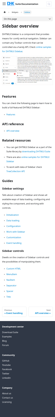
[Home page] (4, 12)
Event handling (13, 243)
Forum (5, 345)
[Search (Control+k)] (49, 4)
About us (6, 393)
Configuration (13, 226)
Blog (4, 340)
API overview (12, 130)
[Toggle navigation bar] (4, 4)
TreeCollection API (15, 171)
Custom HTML (13, 268)
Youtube (6, 365)
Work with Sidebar (15, 231)
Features (10, 114)
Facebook (7, 369)
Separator (11, 285)
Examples (7, 336)
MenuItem (11, 274)
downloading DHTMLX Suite (36, 151)
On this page (10, 18)
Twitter (5, 373)
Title (8, 296)
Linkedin (6, 377)
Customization (13, 237)
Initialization (12, 214)
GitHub (5, 360)
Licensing (7, 402)
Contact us (7, 397)
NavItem (10, 279)
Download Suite (10, 332)
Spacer (9, 291)
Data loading (12, 220)
